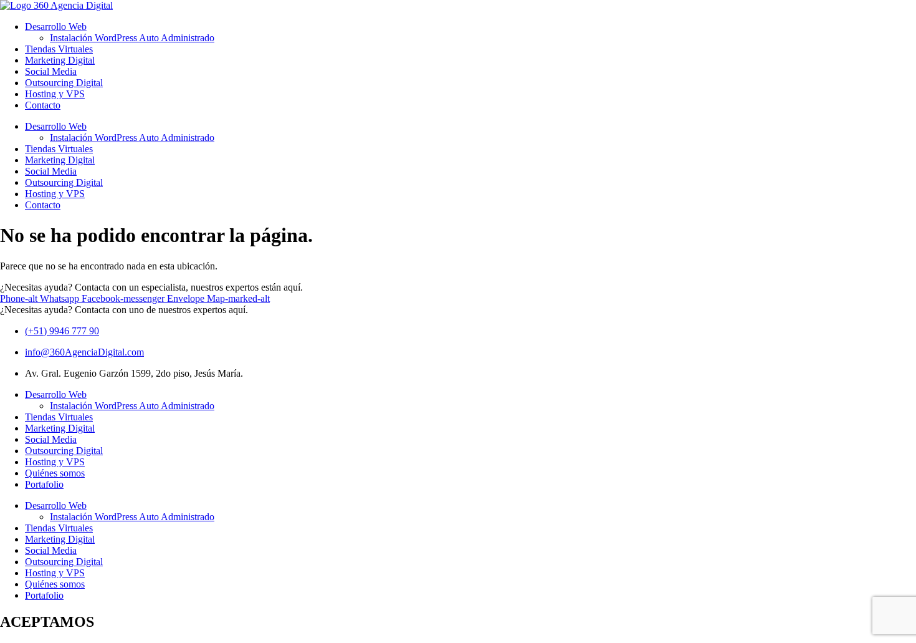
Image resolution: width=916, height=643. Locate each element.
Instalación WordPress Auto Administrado (132, 37)
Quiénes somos (55, 473)
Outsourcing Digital (64, 82)
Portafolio (44, 484)
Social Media (51, 71)
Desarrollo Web (56, 26)
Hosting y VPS (55, 94)
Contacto (42, 105)
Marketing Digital (60, 60)
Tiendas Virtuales (59, 49)
